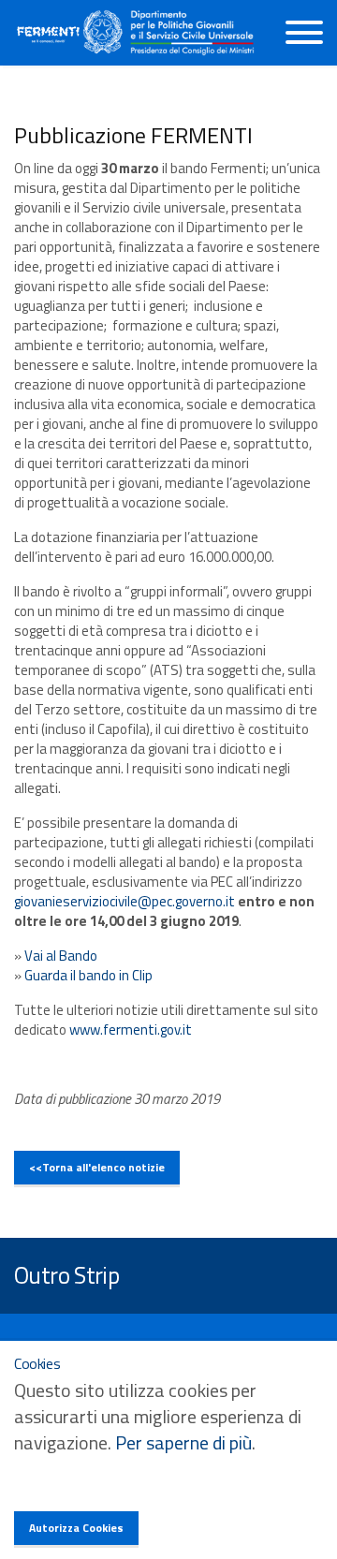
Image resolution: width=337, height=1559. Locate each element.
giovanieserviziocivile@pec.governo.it (126, 901)
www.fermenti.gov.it (130, 1029)
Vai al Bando (60, 955)
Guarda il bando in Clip (88, 975)
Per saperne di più (183, 1442)
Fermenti (48, 35)
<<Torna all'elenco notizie (97, 1167)
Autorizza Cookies (76, 1528)
